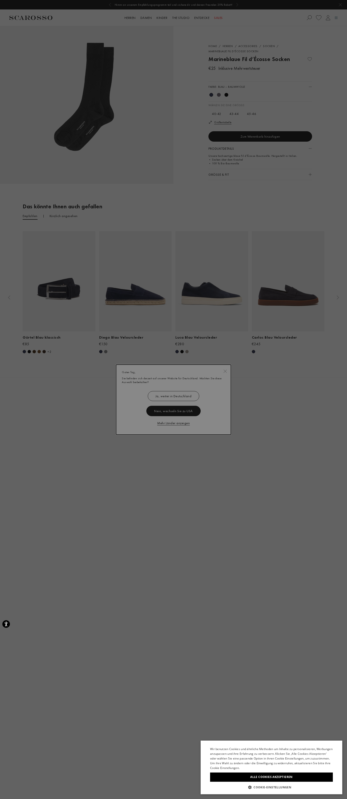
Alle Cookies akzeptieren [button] (271, 777)
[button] (271, 787)
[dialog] (173, 399)
